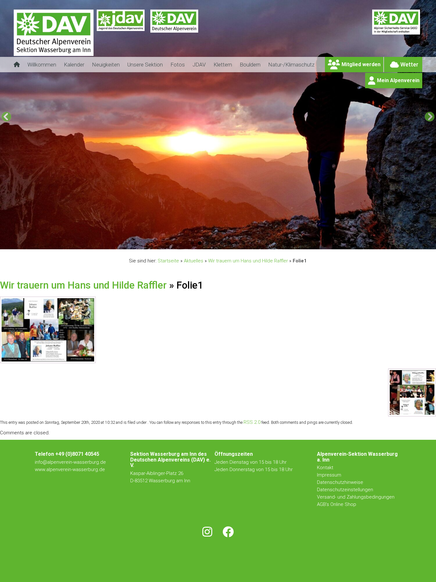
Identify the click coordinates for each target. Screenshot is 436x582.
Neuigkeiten (106, 64)
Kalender (74, 64)
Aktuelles (193, 261)
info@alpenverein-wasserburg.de (70, 462)
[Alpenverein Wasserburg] (54, 54)
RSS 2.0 (252, 422)
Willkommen (41, 64)
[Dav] (174, 37)
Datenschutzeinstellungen (345, 490)
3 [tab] (207, 243)
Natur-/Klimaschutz (291, 64)
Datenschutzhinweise (340, 482)
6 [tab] (229, 243)
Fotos (177, 64)
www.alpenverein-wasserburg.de (70, 469)
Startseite (168, 261)
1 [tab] (192, 243)
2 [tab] (199, 243)
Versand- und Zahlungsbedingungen (356, 497)
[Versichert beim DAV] (396, 37)
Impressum (329, 475)
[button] (6, 116)
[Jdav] (121, 37)
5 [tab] (221, 243)
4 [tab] (214, 243)
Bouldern (250, 64)
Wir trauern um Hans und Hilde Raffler (248, 261)
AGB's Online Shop (336, 504)
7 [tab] (236, 243)
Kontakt (326, 467)
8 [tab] (243, 243)
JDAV (199, 64)
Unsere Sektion (145, 64)
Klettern (223, 64)
